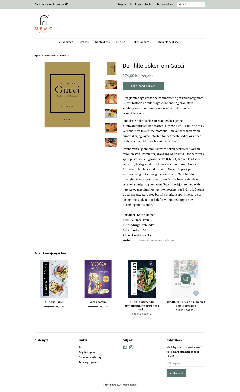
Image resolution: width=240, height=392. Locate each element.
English (120, 42)
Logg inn (122, 4)
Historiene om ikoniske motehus (152, 240)
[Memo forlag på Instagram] (131, 348)
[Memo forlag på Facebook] (125, 348)
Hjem (37, 55)
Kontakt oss (102, 42)
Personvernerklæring (90, 357)
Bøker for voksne (168, 42)
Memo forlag (129, 384)
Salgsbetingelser (87, 352)
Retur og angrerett (88, 362)
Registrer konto (143, 4)
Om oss (84, 42)
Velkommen (66, 42)
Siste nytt (41, 340)
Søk (81, 347)
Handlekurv (167, 4)
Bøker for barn (141, 42)
